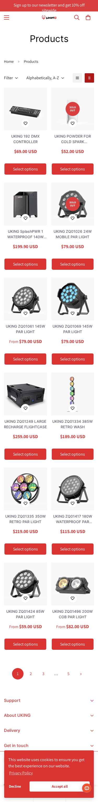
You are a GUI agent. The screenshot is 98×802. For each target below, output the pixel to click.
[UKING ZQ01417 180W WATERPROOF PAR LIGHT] (72, 489)
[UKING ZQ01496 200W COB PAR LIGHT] (72, 583)
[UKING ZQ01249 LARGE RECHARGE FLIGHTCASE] (25, 393)
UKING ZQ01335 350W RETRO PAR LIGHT (25, 519)
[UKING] (49, 17)
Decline (15, 786)
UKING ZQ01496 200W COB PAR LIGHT (72, 614)
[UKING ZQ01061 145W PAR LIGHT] (25, 299)
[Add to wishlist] (25, 123)
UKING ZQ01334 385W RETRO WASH (72, 424)
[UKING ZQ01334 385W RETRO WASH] (72, 393)
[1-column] (77, 78)
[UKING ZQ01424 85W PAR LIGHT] (25, 583)
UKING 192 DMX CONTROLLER (25, 139)
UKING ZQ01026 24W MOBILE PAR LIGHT (73, 234)
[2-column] (89, 78)
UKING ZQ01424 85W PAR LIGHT (25, 614)
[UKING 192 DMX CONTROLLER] (25, 109)
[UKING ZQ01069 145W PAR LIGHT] (72, 299)
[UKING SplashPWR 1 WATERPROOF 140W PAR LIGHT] (25, 203)
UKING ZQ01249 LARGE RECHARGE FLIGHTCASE (25, 424)
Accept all (60, 786)
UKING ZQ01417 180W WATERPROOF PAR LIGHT (72, 519)
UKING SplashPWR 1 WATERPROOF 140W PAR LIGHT (25, 234)
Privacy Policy (21, 773)
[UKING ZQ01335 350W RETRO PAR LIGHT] (25, 489)
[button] (88, 17)
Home (9, 61)
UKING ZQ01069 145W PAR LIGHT (73, 329)
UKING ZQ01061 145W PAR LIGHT (25, 329)
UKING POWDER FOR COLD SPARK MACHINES (72, 139)
